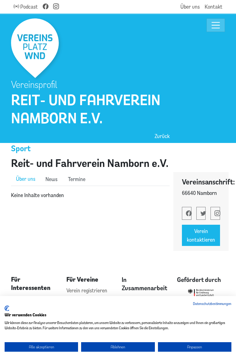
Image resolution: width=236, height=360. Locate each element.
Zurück (162, 136)
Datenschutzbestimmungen (212, 303)
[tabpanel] (90, 195)
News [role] (51, 179)
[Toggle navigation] (215, 25)
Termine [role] (76, 179)
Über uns (190, 6)
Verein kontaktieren (201, 235)
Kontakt (213, 6)
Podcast (28, 6)
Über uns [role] (25, 178)
